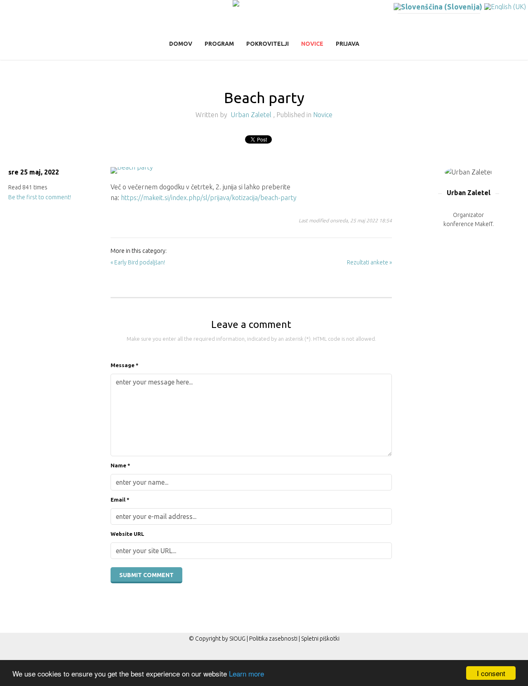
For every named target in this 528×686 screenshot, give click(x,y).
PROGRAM (219, 43)
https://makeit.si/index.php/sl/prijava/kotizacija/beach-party (209, 197)
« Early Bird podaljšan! (138, 262)
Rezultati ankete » (369, 262)
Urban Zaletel (252, 114)
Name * (120, 465)
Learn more (246, 673)
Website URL (127, 534)
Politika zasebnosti (273, 638)
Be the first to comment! (39, 197)
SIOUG (237, 638)
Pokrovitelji (267, 43)
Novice (312, 43)
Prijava (347, 43)
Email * (120, 499)
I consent (491, 673)
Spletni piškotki (320, 638)
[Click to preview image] (251, 170)
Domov (180, 43)
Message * (125, 365)
